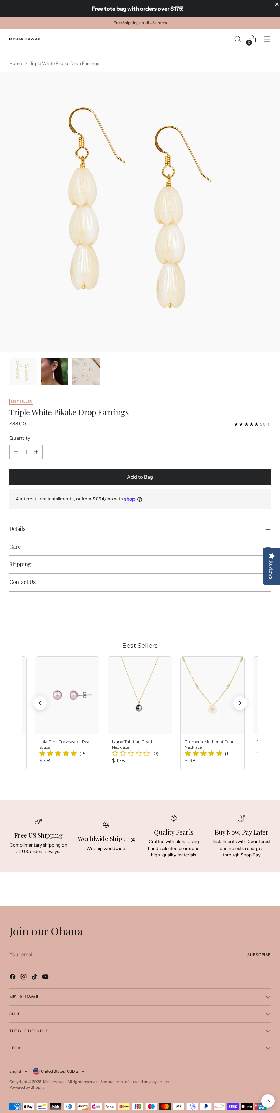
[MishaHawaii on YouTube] (46, 978)
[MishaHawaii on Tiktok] (35, 978)
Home (15, 63)
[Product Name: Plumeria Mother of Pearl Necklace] (212, 713)
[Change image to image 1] (23, 371)
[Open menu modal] (267, 39)
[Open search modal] (238, 39)
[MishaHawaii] (24, 39)
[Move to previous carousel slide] (249, 615)
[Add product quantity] (36, 452)
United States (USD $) (60, 1071)
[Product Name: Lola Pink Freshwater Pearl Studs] (67, 713)
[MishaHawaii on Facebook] (13, 978)
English (16, 1071)
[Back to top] (268, 1101)
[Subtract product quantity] (16, 452)
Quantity (19, 438)
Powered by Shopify (27, 1087)
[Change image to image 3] (86, 371)
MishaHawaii (54, 1081)
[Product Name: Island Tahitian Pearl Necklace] (140, 713)
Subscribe (259, 954)
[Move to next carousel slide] (265, 615)
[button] (40, 703)
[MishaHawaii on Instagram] (24, 978)
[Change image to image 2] (54, 371)
